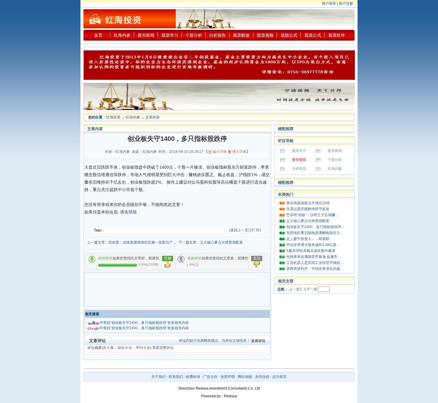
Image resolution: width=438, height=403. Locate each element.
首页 (98, 35)
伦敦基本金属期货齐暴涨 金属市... (313, 257)
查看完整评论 (163, 348)
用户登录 (329, 3)
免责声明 (227, 377)
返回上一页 (239, 230)
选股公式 (289, 35)
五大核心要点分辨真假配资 (221, 242)
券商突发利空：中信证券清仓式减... (314, 269)
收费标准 (193, 377)
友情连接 (262, 377)
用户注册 (346, 3)
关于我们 (158, 377)
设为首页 (279, 377)
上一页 (294, 289)
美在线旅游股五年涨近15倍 (308, 203)
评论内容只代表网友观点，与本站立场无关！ (214, 341)
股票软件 (336, 35)
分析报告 (217, 35)
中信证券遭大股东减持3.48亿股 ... (313, 245)
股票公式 (313, 35)
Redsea (230, 396)
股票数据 (241, 35)
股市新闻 (146, 35)
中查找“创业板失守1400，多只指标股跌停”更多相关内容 (144, 323)
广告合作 (210, 377)
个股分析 (193, 35)
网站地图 (245, 377)
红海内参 (122, 35)
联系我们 (176, 377)
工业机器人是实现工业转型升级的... (314, 263)
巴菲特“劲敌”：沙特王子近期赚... (312, 215)
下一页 (311, 289)
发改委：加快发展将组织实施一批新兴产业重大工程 (149, 242)
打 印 (255, 230)
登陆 (132, 212)
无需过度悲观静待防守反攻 (307, 209)
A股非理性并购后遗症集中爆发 (310, 251)
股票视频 (265, 35)
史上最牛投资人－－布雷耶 (307, 239)
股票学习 (169, 35)
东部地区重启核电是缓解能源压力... (314, 233)
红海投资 (113, 117)
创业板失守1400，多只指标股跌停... (315, 227)
